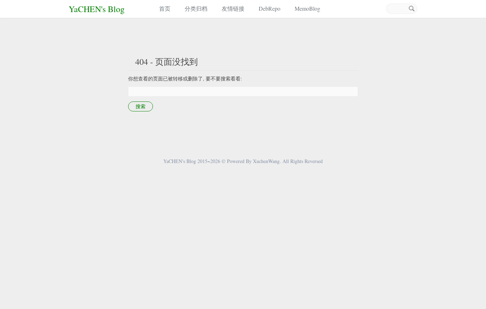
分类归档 (196, 8)
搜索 (411, 8)
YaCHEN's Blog (97, 9)
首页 (164, 8)
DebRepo (269, 8)
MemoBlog (307, 8)
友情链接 (233, 8)
